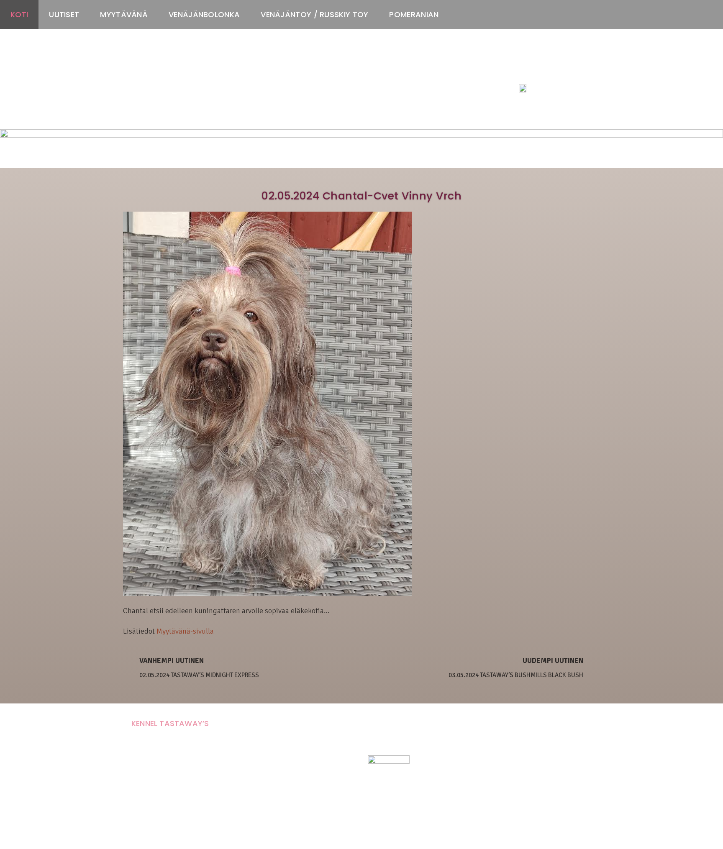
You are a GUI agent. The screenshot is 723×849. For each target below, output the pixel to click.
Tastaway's (534, 71)
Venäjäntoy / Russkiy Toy (314, 14)
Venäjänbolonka (204, 14)
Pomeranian (413, 14)
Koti (19, 14)
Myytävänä (124, 14)
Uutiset (64, 14)
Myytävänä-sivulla (185, 631)
